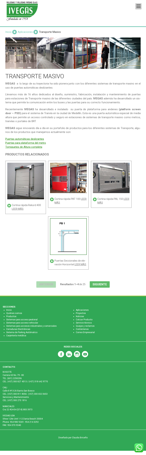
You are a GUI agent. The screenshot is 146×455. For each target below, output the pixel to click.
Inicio (8, 32)
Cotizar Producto (84, 319)
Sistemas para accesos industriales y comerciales (31, 326)
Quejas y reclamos (85, 326)
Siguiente (100, 284)
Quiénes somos (14, 313)
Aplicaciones (25, 32)
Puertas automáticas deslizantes (24, 139)
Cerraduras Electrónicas (18, 329)
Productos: (11, 316)
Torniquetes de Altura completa (23, 147)
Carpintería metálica (16, 335)
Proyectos (81, 313)
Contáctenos (82, 329)
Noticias (80, 316)
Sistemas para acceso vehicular (22, 323)
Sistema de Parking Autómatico (21, 332)
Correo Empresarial (85, 332)
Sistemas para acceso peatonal (22, 319)
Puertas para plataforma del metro (25, 142)
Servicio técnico (84, 323)
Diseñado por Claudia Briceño (73, 437)
